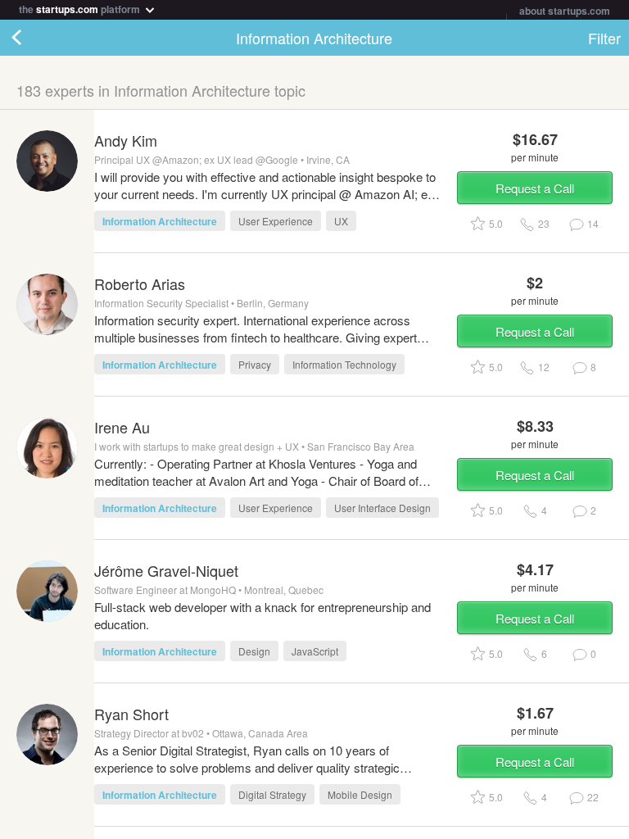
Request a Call (535, 188)
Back (33, 38)
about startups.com (564, 10)
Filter (604, 37)
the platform (81, 8)
